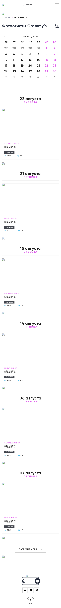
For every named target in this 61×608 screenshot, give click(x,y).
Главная (6, 18)
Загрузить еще (28, 549)
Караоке (9, 152)
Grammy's (10, 147)
